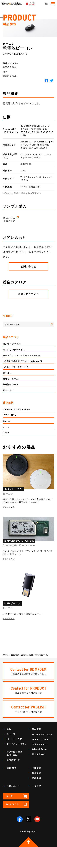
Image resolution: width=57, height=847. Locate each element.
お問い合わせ (13, 786)
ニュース (11, 734)
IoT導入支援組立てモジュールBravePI (22, 361)
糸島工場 (36, 778)
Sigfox (6, 421)
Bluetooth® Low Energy (16, 409)
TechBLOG (12, 804)
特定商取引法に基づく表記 (14, 753)
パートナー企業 (14, 739)
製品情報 (36, 729)
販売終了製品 (9, 67)
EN (46, 4)
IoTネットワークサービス (16, 367)
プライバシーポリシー (16, 745)
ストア (9, 796)
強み (9, 729)
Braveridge (11, 3)
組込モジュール (10, 378)
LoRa (6, 427)
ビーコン (7, 373)
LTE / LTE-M (10, 415)
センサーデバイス (12, 344)
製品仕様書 (19, 193)
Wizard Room (39, 749)
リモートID (8, 390)
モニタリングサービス (14, 349)
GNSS (6, 432)
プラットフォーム (40, 744)
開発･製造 (12, 768)
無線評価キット (10, 384)
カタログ (36, 786)
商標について (13, 760)
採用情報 (36, 773)
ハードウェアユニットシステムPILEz (21, 355)
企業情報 (36, 768)
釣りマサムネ (38, 754)
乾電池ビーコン (18, 48)
